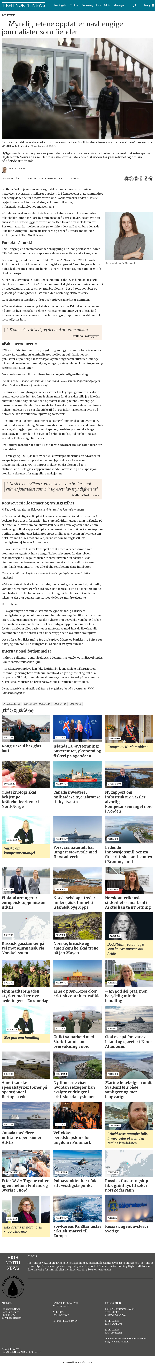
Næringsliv (60, 5)
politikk (75, 704)
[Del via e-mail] (141, 178)
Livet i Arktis (103, 5)
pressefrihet (12, 704)
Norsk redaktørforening (113, 1266)
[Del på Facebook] (126, 178)
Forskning (87, 5)
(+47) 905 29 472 (117, 1315)
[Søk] (134, 5)
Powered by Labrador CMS (77, 1362)
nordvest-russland (37, 704)
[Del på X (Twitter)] (131, 178)
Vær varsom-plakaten (55, 1266)
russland (60, 704)
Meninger (119, 5)
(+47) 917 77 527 (61, 1315)
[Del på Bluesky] (150, 178)
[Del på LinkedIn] (136, 178)
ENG (12, 12)
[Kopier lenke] (146, 178)
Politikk (74, 5)
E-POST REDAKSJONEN (65, 1321)
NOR (3, 12)
